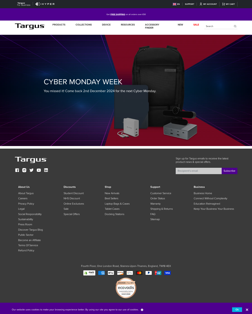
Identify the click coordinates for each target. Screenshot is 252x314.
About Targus (26, 193)
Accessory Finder (152, 26)
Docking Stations (114, 214)
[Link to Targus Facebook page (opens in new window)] (17, 170)
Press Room (25, 224)
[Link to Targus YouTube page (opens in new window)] (38, 170)
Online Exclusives (74, 203)
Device (106, 24)
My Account (210, 4)
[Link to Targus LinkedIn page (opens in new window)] (46, 170)
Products (58, 24)
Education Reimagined (207, 203)
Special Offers (72, 214)
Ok (237, 309)
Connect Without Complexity (210, 198)
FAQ (152, 214)
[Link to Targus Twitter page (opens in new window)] (31, 170)
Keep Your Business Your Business (214, 209)
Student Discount (74, 193)
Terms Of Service (28, 245)
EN (178, 4)
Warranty (155, 203)
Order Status (157, 198)
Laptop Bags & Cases (117, 203)
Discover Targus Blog (30, 229)
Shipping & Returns (161, 209)
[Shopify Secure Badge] (89, 272)
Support (189, 4)
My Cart (230, 4)
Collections (84, 24)
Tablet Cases (112, 209)
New (180, 24)
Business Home (203, 193)
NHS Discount (72, 198)
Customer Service (160, 193)
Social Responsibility (30, 214)
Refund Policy (26, 250)
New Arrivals (112, 193)
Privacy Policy (26, 203)
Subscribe (229, 171)
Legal (21, 209)
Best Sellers (111, 198)
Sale (66, 209)
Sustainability (25, 219)
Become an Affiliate (29, 240)
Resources (128, 24)
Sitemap (155, 219)
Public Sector (25, 235)
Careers (22, 198)
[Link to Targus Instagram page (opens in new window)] (24, 170)
